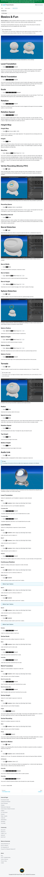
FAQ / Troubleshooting (5, 857)
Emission (3, 814)
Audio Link (25, 463)
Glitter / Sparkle (4, 816)
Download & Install (5, 799)
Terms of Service (4, 859)
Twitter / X (3, 833)
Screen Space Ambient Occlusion (8, 808)
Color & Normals (4, 803)
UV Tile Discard (4, 812)
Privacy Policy (4, 861)
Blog (2, 855)
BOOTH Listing (4, 845)
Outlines (2, 810)
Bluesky (2, 831)
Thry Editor (3, 823)
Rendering (3, 821)
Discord (2, 829)
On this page (4, 13)
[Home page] (2, 8)
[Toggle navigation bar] (2, 5)
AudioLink (3, 817)
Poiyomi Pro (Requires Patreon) (7, 849)
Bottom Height (20, 374)
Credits (2, 862)
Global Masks (3, 819)
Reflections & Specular (5, 807)
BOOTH (2, 837)
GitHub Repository (5, 843)
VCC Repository (4, 847)
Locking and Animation (5, 801)
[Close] (43, 1)
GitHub (2, 835)
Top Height (12, 374)
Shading (2, 805)
